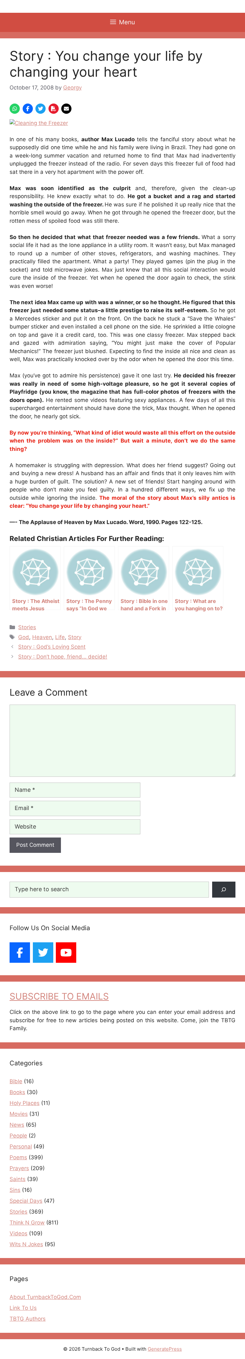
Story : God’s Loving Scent (51, 647)
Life (60, 637)
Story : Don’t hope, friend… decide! (62, 656)
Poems (18, 1157)
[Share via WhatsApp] (15, 109)
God (23, 637)
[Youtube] (66, 952)
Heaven (42, 637)
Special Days (26, 1201)
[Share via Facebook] (28, 109)
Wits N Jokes (26, 1244)
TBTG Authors (28, 1319)
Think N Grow (27, 1222)
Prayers (19, 1168)
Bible (16, 1081)
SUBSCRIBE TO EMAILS (59, 996)
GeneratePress (165, 1349)
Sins (15, 1190)
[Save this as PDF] (53, 109)
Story (74, 637)
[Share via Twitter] (40, 109)
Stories (27, 627)
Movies (19, 1114)
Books (17, 1092)
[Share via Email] (66, 109)
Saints (18, 1179)
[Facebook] (20, 952)
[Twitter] (43, 952)
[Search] (223, 890)
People (18, 1135)
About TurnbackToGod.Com (45, 1297)
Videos (18, 1233)
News (17, 1125)
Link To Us (23, 1308)
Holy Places (25, 1103)
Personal (21, 1146)
